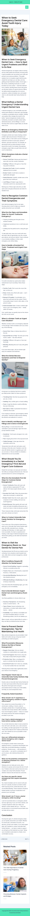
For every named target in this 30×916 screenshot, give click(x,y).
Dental (5, 872)
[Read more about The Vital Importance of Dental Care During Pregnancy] (15, 857)
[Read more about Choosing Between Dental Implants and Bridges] (15, 884)
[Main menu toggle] (26, 7)
